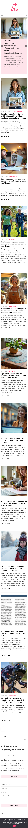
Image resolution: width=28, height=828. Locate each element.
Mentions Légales (6, 809)
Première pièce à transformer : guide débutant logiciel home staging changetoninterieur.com (13, 48)
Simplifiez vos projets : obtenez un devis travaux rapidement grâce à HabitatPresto (14, 503)
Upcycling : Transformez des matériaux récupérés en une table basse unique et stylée (14, 375)
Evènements (12, 239)
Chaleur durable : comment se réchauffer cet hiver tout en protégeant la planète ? (12, 568)
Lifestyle (4, 792)
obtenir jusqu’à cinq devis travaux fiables (13, 192)
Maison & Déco (7, 40)
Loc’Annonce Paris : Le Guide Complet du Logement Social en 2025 (13, 633)
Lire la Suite (5, 136)
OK (14, 825)
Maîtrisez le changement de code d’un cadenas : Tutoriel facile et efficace (13, 440)
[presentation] (2, 46)
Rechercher (4, 736)
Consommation (13, 176)
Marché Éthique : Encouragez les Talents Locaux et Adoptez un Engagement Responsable (13, 311)
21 (16, 729)
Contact (3, 813)
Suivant (21, 729)
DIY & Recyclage (13, 371)
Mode (2, 799)
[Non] (26, 822)
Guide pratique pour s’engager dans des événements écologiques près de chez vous (13, 244)
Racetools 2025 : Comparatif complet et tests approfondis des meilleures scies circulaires (13, 700)
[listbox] (14, 46)
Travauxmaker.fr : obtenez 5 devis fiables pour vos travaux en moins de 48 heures (13, 181)
